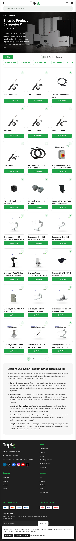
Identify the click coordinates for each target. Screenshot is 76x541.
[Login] (72, 3)
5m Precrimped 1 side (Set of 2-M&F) (36, 166)
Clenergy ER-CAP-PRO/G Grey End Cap (14, 310)
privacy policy (32, 531)
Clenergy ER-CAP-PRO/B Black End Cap (61, 274)
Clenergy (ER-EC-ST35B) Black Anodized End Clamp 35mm (61, 202)
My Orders (43, 485)
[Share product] (22, 72)
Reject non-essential (22, 535)
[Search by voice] (71, 8)
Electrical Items (45, 463)
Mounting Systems (46, 460)
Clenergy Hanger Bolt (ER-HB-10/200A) (36, 346)
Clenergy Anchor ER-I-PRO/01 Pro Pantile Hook (14, 238)
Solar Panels (44, 448)
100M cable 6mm (34, 95)
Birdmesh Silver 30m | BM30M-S (36, 202)
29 (42, 359)
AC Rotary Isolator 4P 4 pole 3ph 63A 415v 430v (61, 166)
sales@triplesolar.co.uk (13, 452)
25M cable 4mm (10, 130)
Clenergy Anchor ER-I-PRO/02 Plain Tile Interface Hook (60, 238)
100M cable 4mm (10, 95)
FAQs (41, 489)
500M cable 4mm (34, 130)
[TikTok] (27, 464)
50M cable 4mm (10, 165)
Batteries (42, 452)
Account (43, 473)
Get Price (15, 100)
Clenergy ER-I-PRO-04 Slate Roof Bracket (36, 310)
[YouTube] (23, 464)
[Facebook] (14, 464)
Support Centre (44, 492)
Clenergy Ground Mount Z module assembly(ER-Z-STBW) (13, 346)
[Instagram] (18, 464)
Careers (5, 485)
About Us (6, 477)
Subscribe (43, 523)
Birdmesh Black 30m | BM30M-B (12, 202)
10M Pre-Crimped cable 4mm (61, 96)
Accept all (8, 535)
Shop (42, 444)
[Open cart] (67, 3)
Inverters (42, 456)
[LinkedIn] (5, 464)
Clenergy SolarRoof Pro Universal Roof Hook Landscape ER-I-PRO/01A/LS (61, 346)
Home (5, 16)
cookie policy (21, 531)
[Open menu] (3, 3)
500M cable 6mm (58, 130)
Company (7, 473)
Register (42, 481)
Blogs (5, 489)
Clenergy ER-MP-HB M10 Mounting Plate (61, 310)
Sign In (42, 477)
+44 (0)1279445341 (12, 455)
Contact (5, 481)
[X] (9, 464)
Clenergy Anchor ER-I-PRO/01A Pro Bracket (37, 238)
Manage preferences (38, 535)
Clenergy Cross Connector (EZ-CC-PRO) (37, 274)
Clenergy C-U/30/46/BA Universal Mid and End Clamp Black (13, 274)
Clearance (43, 467)
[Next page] (47, 359)
